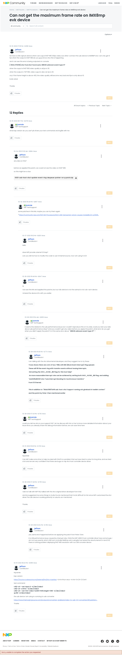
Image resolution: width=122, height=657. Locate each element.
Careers (16, 641)
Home (12, 10)
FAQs (110, 3)
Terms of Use (12, 646)
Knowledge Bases (46, 3)
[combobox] (68, 26)
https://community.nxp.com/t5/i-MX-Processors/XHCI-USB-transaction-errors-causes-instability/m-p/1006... (59, 215)
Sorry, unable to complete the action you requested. (21, 652)
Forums (33, 3)
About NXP (7, 641)
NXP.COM (73, 3)
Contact (41, 641)
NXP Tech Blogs (61, 3)
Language (102, 3)
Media (33, 641)
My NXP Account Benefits (57, 641)
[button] (100, 51)
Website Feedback (53, 646)
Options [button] (108, 34)
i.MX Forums (20, 10)
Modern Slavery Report (32, 646)
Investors (25, 641)
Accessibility (43, 646)
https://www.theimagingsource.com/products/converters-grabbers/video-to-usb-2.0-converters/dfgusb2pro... (55, 600)
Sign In (117, 3)
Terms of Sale (20, 646)
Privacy (5, 646)
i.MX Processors (32, 10)
